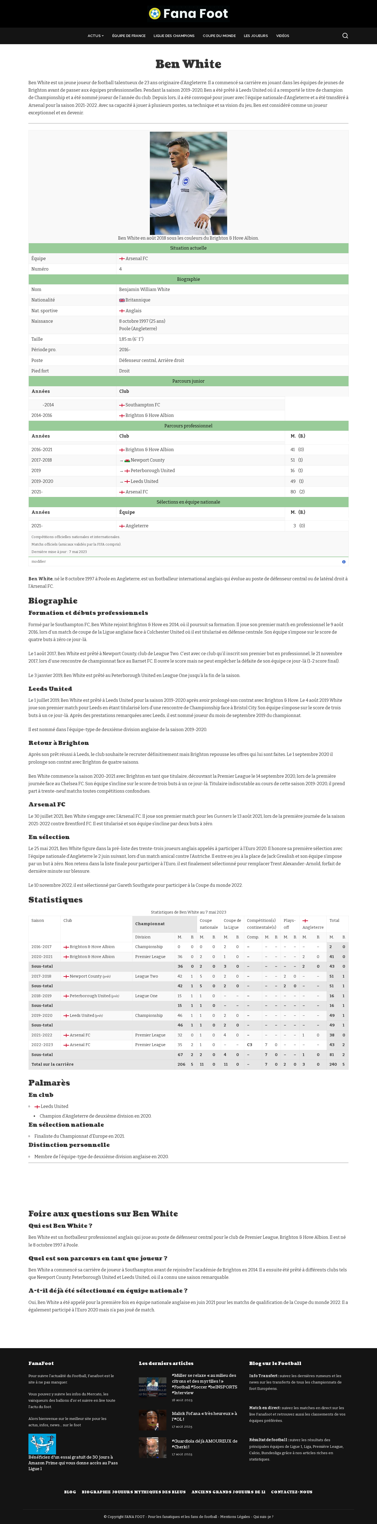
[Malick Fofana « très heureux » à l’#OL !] (152, 1420)
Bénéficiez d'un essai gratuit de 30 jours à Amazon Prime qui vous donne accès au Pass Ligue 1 (73, 1463)
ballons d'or (66, 1400)
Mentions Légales (235, 1517)
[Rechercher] (345, 36)
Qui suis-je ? (263, 1517)
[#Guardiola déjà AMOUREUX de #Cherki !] (152, 1447)
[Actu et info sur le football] (188, 14)
